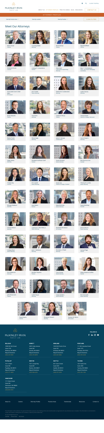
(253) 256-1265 (81, 372)
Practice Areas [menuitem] (65, 10)
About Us (7, 401)
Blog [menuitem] (72, 10)
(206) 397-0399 (57, 372)
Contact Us (91, 10)
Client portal (94, 3)
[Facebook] (89, 335)
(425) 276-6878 (33, 355)
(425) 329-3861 (9, 355)
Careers (20, 401)
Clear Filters (91, 19)
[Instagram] (95, 335)
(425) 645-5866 (57, 355)
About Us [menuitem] (41, 10)
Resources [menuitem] (79, 10)
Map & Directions (10, 352)
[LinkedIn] (92, 335)
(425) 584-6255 (33, 372)
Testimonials (67, 401)
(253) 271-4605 (9, 372)
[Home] (13, 6)
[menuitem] (7, 416)
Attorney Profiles (35, 401)
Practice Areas (52, 401)
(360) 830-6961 (9, 390)
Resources (82, 401)
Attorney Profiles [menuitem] (52, 10)
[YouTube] (98, 335)
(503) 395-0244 (81, 355)
